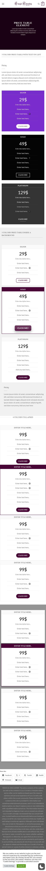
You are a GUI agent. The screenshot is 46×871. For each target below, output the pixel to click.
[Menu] (3, 4)
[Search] (39, 4)
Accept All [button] (21, 866)
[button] (41, 866)
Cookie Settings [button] (9, 866)
